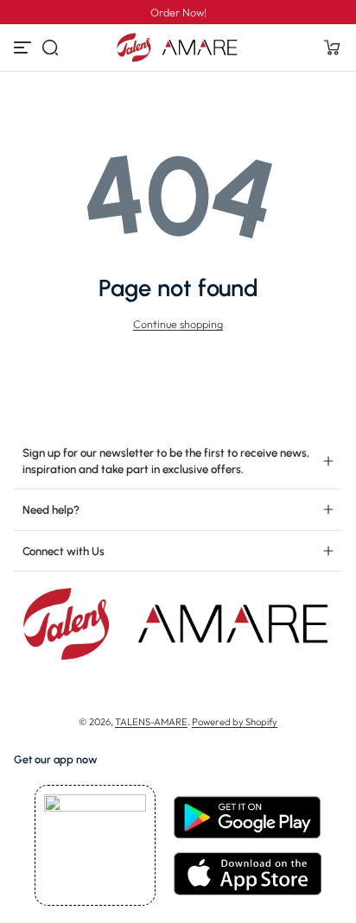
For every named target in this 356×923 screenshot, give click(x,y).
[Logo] (178, 47)
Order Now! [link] (178, 12)
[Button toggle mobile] (24, 47)
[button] (50, 47)
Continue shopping (178, 324)
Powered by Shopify (234, 722)
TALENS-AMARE (151, 722)
